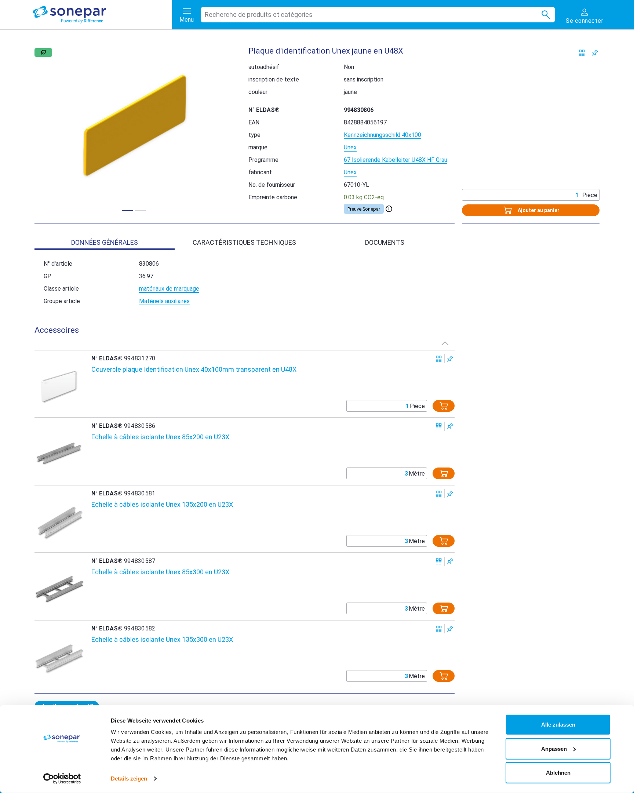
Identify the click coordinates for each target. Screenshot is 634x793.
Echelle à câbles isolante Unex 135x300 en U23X (162, 639)
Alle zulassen (558, 724)
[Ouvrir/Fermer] (389, 208)
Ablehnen (558, 773)
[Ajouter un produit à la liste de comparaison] (582, 52)
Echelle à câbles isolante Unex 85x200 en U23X (160, 437)
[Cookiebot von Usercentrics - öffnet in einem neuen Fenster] (62, 778)
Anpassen (554, 748)
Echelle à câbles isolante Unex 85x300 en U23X (160, 572)
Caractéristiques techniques (244, 242)
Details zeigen (129, 778)
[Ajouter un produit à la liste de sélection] (595, 52)
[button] (134, 126)
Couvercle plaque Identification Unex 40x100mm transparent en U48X (193, 369)
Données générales (104, 242)
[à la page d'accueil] (102, 14)
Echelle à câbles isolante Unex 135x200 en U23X (162, 504)
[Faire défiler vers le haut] (445, 343)
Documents (384, 242)
